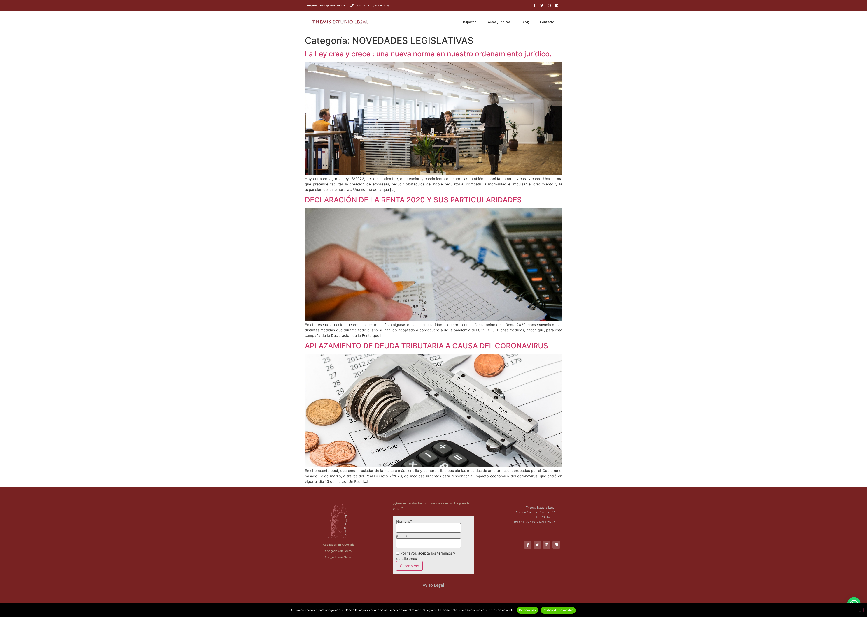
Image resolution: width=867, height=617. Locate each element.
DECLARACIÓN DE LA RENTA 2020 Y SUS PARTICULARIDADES (413, 199)
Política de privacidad (558, 610)
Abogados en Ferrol (338, 551)
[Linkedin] (557, 5)
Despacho (469, 22)
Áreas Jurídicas (499, 22)
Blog (525, 22)
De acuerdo (527, 610)
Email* (401, 537)
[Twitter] (542, 5)
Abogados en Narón (338, 557)
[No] (860, 610)
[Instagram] (549, 5)
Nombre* (404, 522)
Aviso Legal (433, 585)
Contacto (547, 22)
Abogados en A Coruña (338, 545)
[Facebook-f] (534, 5)
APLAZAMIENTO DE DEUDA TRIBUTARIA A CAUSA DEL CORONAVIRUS (426, 345)
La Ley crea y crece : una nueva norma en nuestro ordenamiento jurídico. (428, 53)
